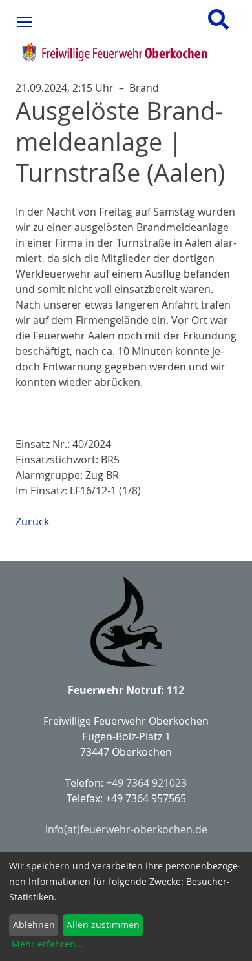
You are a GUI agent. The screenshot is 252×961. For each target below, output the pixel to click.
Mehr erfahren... (47, 944)
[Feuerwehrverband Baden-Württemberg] (126, 621)
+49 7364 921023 (146, 783)
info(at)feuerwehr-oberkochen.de (126, 829)
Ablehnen (34, 924)
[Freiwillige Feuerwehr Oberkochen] (126, 52)
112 (175, 690)
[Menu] (25, 21)
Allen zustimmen (103, 924)
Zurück (32, 521)
